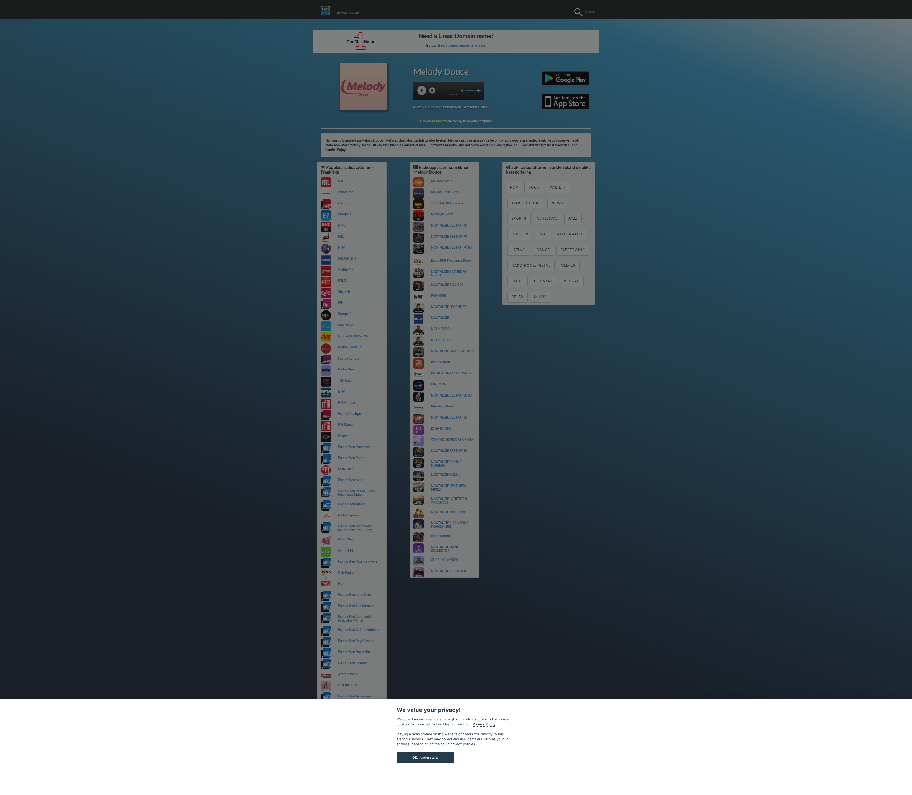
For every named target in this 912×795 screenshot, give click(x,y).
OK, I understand (425, 757)
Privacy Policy (484, 724)
